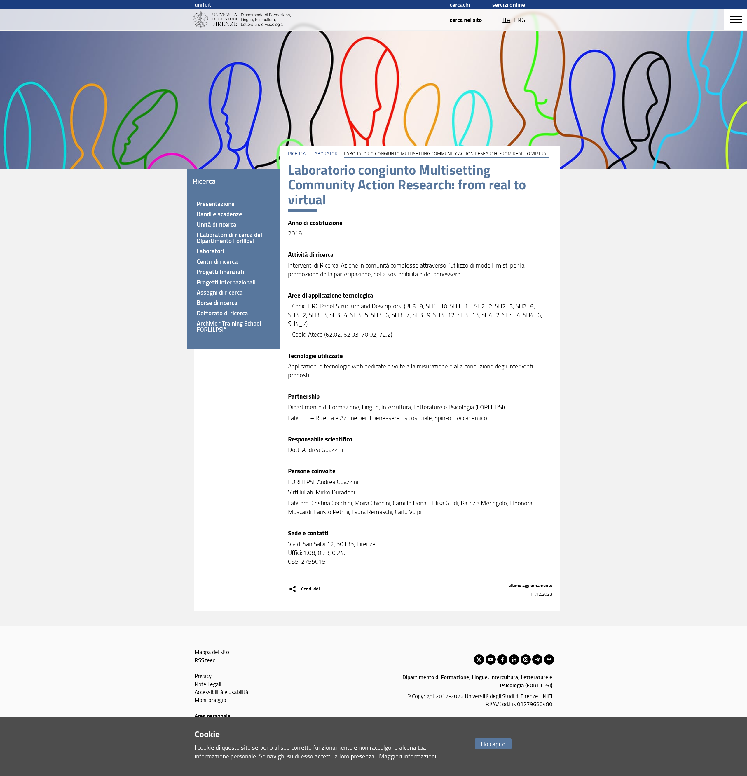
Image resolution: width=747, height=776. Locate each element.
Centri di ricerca (217, 261)
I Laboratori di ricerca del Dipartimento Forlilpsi (229, 237)
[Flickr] (549, 659)
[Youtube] (491, 659)
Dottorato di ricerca (222, 313)
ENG (519, 19)
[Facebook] (502, 659)
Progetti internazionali (226, 282)
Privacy (203, 676)
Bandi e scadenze (219, 213)
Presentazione (216, 203)
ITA (506, 19)
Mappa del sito (212, 652)
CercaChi (460, 4)
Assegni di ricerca (220, 292)
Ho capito (493, 744)
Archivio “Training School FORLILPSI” (229, 326)
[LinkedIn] (514, 659)
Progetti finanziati (220, 271)
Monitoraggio (210, 700)
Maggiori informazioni (407, 756)
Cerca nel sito (466, 19)
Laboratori (325, 153)
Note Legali (208, 684)
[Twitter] (479, 659)
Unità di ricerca (216, 224)
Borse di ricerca (217, 302)
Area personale (213, 716)
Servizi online (508, 4)
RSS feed (205, 660)
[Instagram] (526, 659)
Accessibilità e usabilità (221, 692)
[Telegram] (537, 659)
